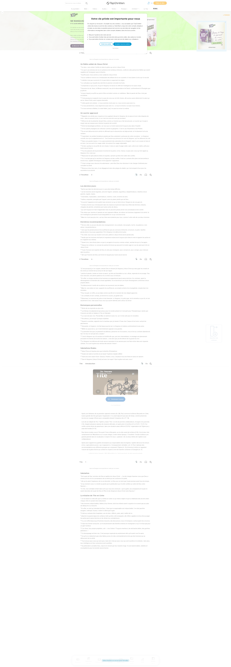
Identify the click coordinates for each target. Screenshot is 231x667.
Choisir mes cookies (106, 44)
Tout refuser (115, 48)
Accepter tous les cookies (122, 44)
